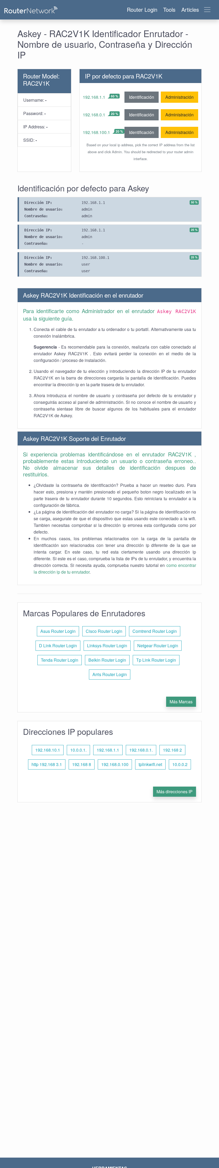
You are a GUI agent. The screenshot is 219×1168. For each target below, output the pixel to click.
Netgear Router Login (157, 645)
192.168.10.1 (47, 750)
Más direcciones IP (175, 791)
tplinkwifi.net (150, 764)
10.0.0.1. (78, 750)
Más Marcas (181, 702)
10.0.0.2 (179, 764)
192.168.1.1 (94, 97)
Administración (179, 97)
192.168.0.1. (141, 750)
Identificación (141, 97)
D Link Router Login (58, 645)
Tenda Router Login (59, 660)
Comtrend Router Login (154, 631)
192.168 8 (81, 764)
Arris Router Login (109, 674)
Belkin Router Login (107, 660)
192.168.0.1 (94, 115)
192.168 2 (172, 750)
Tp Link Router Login (156, 660)
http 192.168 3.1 (47, 764)
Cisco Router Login (104, 631)
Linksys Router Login (107, 645)
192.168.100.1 (96, 132)
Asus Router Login (58, 631)
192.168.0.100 (114, 764)
